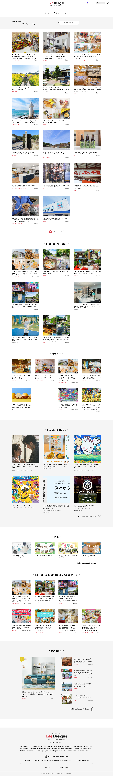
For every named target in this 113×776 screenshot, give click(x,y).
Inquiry (27, 760)
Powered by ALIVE (55, 742)
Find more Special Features (87, 563)
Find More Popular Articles (79, 709)
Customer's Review (82, 760)
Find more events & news (87, 517)
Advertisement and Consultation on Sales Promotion (53, 760)
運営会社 (47, 767)
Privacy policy (64, 767)
